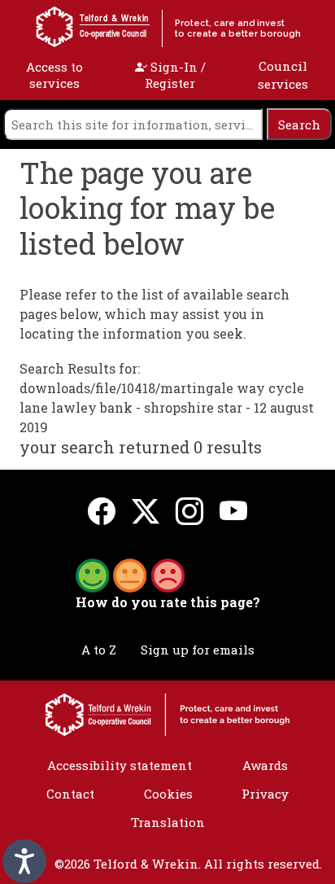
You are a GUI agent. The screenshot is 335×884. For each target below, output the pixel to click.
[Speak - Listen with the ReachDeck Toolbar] (24, 861)
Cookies (168, 794)
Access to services (54, 75)
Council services (283, 75)
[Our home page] (167, 713)
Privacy (265, 794)
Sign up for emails (198, 649)
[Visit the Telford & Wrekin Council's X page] (146, 510)
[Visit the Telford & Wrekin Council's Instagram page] (189, 510)
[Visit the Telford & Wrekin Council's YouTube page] (233, 510)
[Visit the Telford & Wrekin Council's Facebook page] (102, 510)
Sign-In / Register (175, 75)
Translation (168, 822)
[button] (130, 574)
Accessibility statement (119, 765)
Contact (70, 794)
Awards (265, 765)
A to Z (98, 649)
